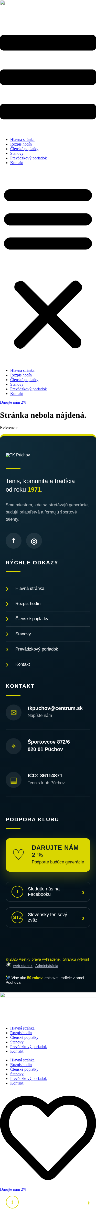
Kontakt (16, 162)
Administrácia (46, 965)
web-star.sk (23, 965)
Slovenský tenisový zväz (48, 917)
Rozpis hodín (21, 144)
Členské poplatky (24, 149)
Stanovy (17, 153)
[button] (48, 266)
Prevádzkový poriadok (28, 158)
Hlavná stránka (22, 139)
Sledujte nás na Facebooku (50, 891)
